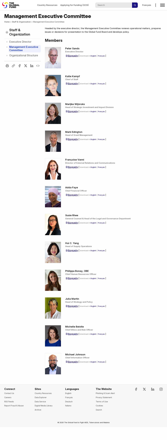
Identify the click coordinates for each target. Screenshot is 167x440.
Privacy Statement (104, 397)
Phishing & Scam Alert (105, 393)
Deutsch (69, 401)
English (93, 56)
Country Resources (47, 5)
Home (7, 22)
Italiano (68, 405)
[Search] (135, 5)
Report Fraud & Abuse (14, 405)
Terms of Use (102, 401)
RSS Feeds (9, 401)
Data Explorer (41, 397)
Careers (7, 397)
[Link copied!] (13, 65)
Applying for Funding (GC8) (74, 5)
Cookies (99, 405)
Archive (38, 410)
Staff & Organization (21, 22)
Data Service (40, 401)
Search (99, 410)
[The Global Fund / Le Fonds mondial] (12, 5)
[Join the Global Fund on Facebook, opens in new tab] (134, 389)
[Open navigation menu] (162, 5)
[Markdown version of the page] (38, 65)
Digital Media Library (43, 405)
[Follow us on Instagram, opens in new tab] (159, 389)
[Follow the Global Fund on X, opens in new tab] (142, 389)
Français (146, 5)
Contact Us (9, 393)
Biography (73, 55)
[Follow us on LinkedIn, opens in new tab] (150, 389)
